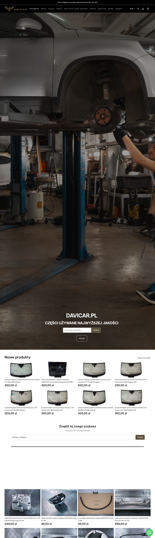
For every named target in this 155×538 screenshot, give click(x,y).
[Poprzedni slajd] (8, 369)
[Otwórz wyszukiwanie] (138, 8)
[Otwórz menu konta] (142, 8)
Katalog (81, 338)
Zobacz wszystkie (144, 358)
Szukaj (96, 330)
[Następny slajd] (37, 369)
